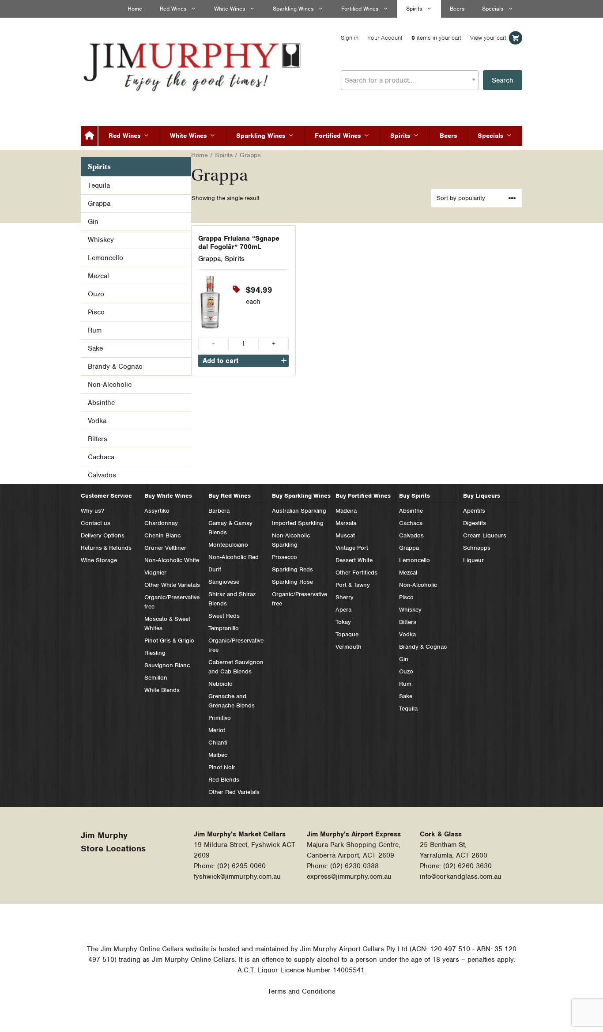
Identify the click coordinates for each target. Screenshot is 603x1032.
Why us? (92, 510)
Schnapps (476, 548)
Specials (492, 8)
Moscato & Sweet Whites (167, 623)
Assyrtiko (157, 510)
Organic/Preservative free (172, 601)
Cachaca (101, 457)
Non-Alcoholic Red (233, 557)
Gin (93, 221)
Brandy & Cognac (115, 366)
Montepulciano (228, 544)
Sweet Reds (224, 616)
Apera (343, 609)
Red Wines (173, 8)
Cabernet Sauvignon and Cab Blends (236, 666)
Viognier (155, 572)
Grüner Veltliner (165, 548)
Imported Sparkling (298, 523)
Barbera (219, 510)
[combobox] (410, 80)
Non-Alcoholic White (171, 560)
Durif (214, 569)
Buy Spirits (414, 495)
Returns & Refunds (106, 548)
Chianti (217, 742)
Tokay (343, 622)
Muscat (345, 535)
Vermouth (348, 646)
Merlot (216, 730)
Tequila (99, 185)
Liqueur (473, 560)
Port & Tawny (352, 585)
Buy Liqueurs (481, 495)
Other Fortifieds (356, 572)
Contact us (95, 523)
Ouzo (96, 294)
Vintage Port (351, 548)
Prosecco (284, 557)
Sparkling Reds (292, 569)
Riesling (155, 653)
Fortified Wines (359, 8)
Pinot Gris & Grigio (169, 640)
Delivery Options (102, 535)
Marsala (345, 523)
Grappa (209, 258)
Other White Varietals (172, 585)
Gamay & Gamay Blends (230, 527)
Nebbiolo (220, 684)
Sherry (344, 597)
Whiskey (101, 239)
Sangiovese (223, 582)
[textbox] (409, 80)
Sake (95, 348)
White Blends (162, 690)
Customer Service (106, 495)
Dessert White (354, 560)
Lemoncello (105, 257)
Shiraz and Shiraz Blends (232, 598)
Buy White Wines (168, 495)
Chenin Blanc (162, 535)
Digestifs (474, 523)
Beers (457, 8)
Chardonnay (161, 523)
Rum (95, 330)
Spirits (414, 8)
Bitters (97, 439)
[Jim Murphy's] (193, 65)
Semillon (155, 677)
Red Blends (223, 779)
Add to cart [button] (220, 360)
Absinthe (101, 402)
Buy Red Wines (229, 495)
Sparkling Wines (293, 8)
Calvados (102, 475)
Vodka (97, 420)
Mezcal (98, 276)
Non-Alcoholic (110, 384)
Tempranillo (223, 628)
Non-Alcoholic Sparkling (291, 540)
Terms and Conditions (301, 991)
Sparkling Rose (292, 582)
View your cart (488, 38)
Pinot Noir (221, 767)
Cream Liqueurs (484, 535)
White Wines (229, 8)
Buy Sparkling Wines (301, 495)
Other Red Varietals (234, 792)
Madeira (346, 510)
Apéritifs (474, 510)
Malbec (217, 755)
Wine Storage (99, 560)
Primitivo (219, 718)
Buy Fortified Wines (363, 495)
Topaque (346, 634)
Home (135, 8)
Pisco (96, 312)
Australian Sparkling (299, 510)
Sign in (349, 38)
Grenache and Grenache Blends (231, 700)
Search (502, 80)
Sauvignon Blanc (167, 665)
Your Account (385, 38)
